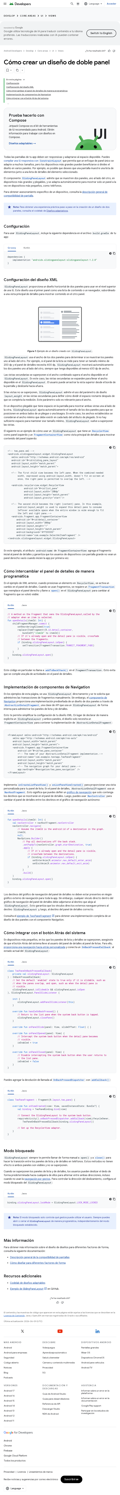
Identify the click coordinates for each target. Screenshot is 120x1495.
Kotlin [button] (27, 247)
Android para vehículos (92, 1362)
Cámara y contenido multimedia (58, 1362)
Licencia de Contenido (14, 1315)
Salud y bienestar (50, 1357)
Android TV (86, 1367)
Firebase (8, 1450)
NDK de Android (50, 1413)
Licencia (22, 1472)
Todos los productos (14, 1460)
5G (44, 1372)
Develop (9, 15)
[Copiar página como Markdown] (17, 70)
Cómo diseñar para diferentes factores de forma (38, 1263)
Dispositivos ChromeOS (92, 1357)
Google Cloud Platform (15, 1455)
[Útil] (109, 51)
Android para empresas (15, 1352)
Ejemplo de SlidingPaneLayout (26, 1288)
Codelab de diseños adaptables (27, 1283)
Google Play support (91, 1405)
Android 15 (9, 1400)
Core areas (28, 15)
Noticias (8, 1367)
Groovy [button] (12, 247)
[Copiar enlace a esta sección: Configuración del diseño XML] (61, 280)
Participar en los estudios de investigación (95, 1412)
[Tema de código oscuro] (110, 253)
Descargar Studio (51, 1408)
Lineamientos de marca (40, 1472)
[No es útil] (114, 51)
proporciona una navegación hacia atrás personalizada (34, 947)
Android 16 (9, 1395)
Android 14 (9, 1405)
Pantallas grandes (90, 1347)
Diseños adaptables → (22, 143)
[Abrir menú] (5, 3)
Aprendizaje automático (54, 1352)
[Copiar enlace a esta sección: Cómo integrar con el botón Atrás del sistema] (88, 933)
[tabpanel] (60, 260)
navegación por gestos (37, 1179)
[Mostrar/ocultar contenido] (24, 80)
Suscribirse (71, 1479)
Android (8, 1347)
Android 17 (9, 1390)
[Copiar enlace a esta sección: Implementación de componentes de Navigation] (93, 687)
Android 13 (9, 1410)
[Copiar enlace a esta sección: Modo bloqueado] (37, 1151)
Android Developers (13, 50)
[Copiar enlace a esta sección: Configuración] (32, 227)
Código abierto (11, 1362)
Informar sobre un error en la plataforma (95, 1392)
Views (52, 15)
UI (42, 15)
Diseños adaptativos (57, 210)
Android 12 (9, 1415)
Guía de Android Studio (54, 1393)
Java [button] (24, 605)
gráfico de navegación (79, 792)
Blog (6, 1372)
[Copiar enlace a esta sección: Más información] (37, 1241)
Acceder (111, 3)
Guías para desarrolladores (55, 1398)
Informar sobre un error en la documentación (95, 1399)
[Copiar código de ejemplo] (114, 253)
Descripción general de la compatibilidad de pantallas (40, 1257)
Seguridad (9, 1357)
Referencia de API (51, 1403)
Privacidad (47, 1367)
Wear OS (85, 1352)
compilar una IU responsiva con (32, 160)
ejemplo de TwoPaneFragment (34, 916)
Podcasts (8, 1377)
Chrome (8, 1445)
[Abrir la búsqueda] (72, 4)
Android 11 (9, 1420)
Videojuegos (48, 1347)
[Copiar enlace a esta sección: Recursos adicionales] (44, 1276)
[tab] (12, 247)
